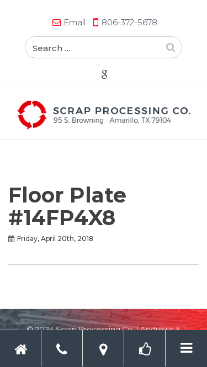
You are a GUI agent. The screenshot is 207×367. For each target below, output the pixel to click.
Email (74, 22)
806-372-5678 (129, 22)
